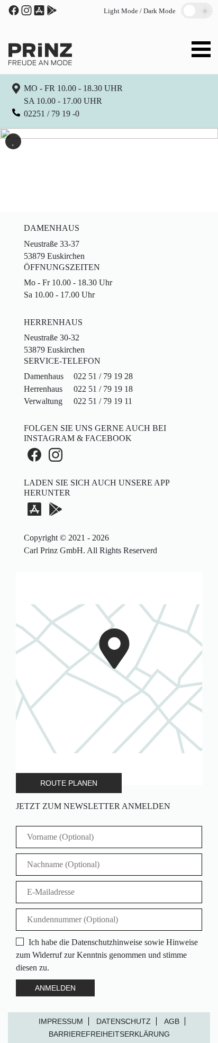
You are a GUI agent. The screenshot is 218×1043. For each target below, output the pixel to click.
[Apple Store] (39, 10)
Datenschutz (123, 1021)
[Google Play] (55, 509)
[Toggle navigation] (201, 51)
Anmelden (55, 988)
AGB (171, 1021)
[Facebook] (34, 454)
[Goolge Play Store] (52, 10)
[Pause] (13, 141)
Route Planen (68, 783)
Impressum (61, 1021)
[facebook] (13, 10)
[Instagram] (26, 10)
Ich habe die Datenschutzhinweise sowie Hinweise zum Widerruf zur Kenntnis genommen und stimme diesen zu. (107, 955)
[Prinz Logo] (40, 53)
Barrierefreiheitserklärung (109, 1034)
